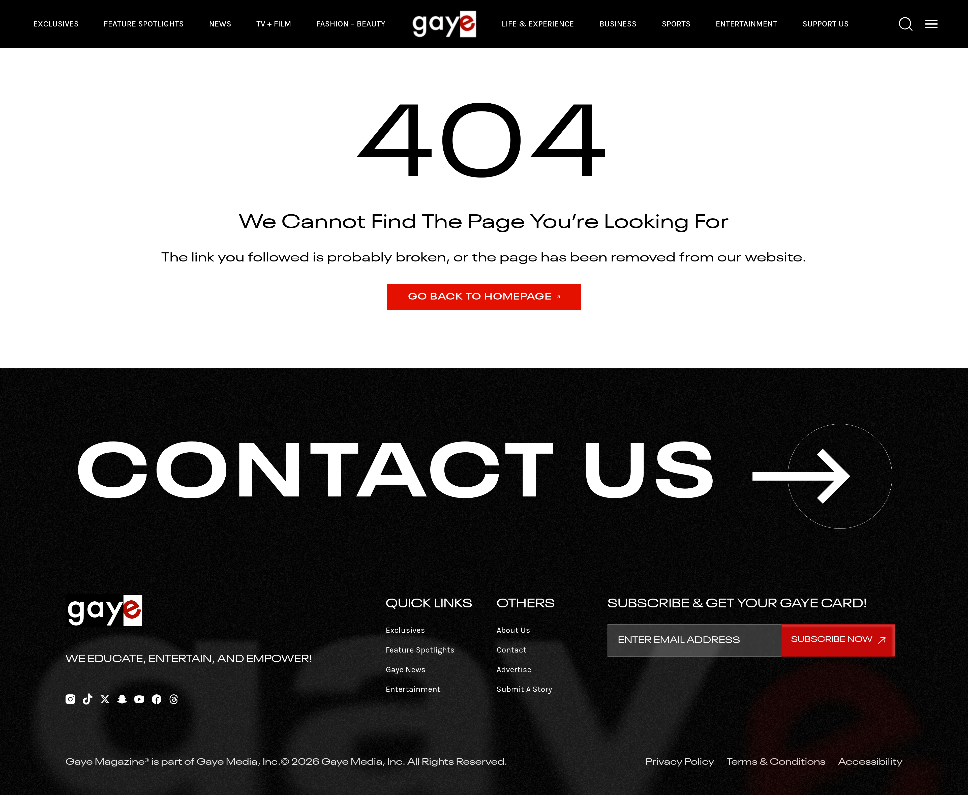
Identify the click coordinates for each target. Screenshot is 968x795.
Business (618, 23)
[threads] (173, 698)
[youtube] (139, 698)
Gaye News (406, 669)
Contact (511, 650)
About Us (513, 630)
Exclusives (56, 23)
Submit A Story (524, 689)
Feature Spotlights (144, 23)
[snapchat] (122, 698)
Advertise (514, 669)
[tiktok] (87, 698)
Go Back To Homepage (480, 297)
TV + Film (273, 23)
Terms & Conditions (776, 762)
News (220, 23)
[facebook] (156, 698)
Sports (676, 23)
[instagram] (70, 698)
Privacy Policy (680, 762)
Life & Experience (538, 23)
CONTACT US (398, 476)
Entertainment (746, 23)
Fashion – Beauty (350, 23)
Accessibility (870, 762)
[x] (105, 698)
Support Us (825, 23)
